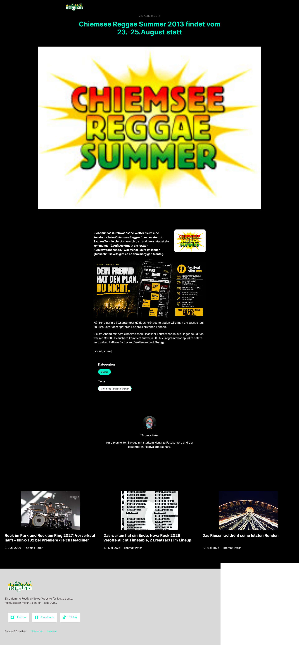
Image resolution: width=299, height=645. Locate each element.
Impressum (52, 631)
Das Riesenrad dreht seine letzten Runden (240, 535)
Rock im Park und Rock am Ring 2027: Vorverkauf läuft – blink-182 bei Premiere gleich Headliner (50, 537)
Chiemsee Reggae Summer (115, 388)
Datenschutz (37, 631)
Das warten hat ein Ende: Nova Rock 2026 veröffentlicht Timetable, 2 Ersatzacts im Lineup (147, 537)
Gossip (104, 372)
